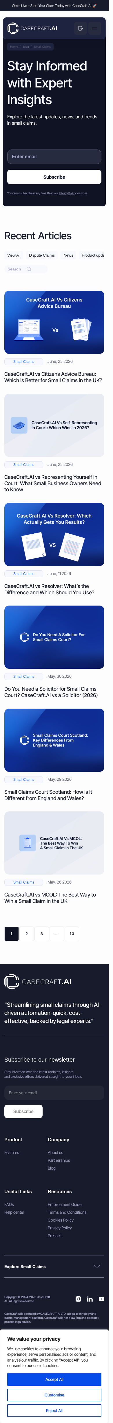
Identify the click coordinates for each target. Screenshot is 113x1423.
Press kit (55, 1236)
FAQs (9, 1204)
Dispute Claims (42, 255)
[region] (54, 1376)
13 (72, 933)
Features (11, 1153)
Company (58, 1139)
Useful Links (18, 1191)
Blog (52, 1168)
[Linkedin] (90, 1299)
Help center (14, 1212)
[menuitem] (23, 1152)
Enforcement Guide (64, 1204)
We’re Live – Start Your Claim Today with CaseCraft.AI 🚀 (54, 5)
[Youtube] (101, 1299)
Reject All (54, 1410)
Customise (54, 1394)
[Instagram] (78, 1299)
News (68, 255)
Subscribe (54, 177)
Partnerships (59, 1160)
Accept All (54, 1379)
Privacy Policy (67, 193)
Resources (60, 1191)
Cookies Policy (61, 1220)
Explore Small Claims (25, 1266)
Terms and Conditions (67, 1212)
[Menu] (94, 28)
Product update (95, 255)
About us (55, 1153)
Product (13, 1139)
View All (13, 255)
